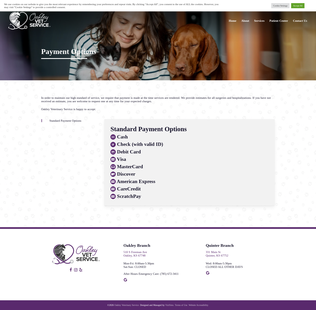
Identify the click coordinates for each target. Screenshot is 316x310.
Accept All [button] (298, 5)
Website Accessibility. (199, 305)
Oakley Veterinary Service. (126, 305)
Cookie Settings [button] (280, 5)
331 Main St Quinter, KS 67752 (217, 253)
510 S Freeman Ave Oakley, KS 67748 (135, 253)
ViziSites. (169, 305)
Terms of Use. (181, 305)
